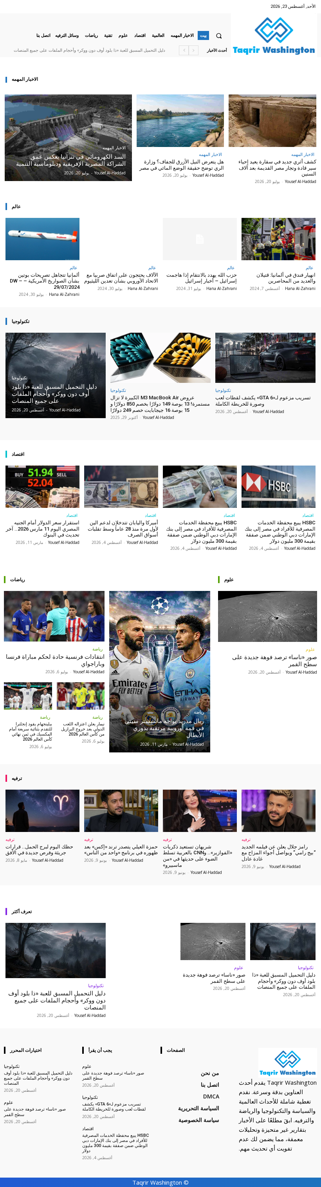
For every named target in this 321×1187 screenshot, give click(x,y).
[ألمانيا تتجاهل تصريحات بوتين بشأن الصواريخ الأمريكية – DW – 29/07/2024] (42, 239)
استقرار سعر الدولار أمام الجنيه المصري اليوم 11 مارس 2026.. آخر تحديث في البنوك (42, 529)
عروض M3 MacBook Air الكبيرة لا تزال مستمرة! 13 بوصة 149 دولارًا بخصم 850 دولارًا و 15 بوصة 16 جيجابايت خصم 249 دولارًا (160, 404)
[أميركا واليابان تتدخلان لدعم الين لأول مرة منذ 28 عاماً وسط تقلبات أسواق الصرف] (121, 487)
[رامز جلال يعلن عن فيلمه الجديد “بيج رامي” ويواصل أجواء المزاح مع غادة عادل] (279, 811)
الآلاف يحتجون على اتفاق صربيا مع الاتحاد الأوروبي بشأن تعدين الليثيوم (121, 278)
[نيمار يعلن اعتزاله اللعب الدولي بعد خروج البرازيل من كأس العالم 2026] (81, 696)
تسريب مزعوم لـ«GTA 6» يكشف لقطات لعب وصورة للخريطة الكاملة (263, 401)
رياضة (97, 649)
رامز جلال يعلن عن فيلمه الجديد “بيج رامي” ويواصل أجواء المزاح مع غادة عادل (279, 853)
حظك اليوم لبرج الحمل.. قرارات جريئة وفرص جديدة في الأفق (39, 850)
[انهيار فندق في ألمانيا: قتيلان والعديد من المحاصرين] (279, 239)
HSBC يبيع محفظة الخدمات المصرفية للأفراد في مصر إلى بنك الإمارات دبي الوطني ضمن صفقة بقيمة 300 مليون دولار (280, 532)
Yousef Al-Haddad (300, 181)
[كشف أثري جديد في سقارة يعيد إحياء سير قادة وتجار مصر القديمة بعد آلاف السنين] (272, 120)
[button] (219, 35)
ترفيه (246, 839)
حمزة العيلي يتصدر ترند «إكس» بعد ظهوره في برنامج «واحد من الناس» (121, 850)
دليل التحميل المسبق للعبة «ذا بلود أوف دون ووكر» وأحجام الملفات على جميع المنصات (89, 50)
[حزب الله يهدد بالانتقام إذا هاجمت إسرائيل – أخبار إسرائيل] (200, 239)
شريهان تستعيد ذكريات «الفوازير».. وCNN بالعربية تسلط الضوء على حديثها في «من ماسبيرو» (197, 856)
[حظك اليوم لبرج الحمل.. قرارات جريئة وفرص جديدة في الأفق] (42, 811)
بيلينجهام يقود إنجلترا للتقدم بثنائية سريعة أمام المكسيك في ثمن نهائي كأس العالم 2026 (30, 731)
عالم (310, 267)
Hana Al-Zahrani (300, 288)
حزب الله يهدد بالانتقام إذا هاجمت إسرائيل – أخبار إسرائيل (201, 278)
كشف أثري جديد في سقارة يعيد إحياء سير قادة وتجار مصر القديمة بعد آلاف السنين (277, 168)
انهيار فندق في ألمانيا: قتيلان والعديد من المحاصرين (286, 278)
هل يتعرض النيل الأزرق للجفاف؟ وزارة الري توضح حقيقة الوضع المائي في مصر (181, 165)
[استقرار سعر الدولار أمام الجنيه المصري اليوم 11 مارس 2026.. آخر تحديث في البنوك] (42, 487)
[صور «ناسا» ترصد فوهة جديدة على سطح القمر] (267, 616)
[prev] (193, 50)
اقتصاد (308, 515)
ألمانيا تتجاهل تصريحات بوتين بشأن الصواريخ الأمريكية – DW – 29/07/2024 (44, 281)
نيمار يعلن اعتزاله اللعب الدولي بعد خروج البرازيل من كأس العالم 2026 (83, 729)
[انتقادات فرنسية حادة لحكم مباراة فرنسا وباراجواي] (54, 616)
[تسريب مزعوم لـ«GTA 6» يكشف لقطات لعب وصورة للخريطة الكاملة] (265, 358)
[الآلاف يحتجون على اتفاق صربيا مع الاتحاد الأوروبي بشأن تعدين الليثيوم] (121, 239)
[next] (184, 50)
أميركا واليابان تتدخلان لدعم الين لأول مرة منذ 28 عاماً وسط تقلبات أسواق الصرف (123, 529)
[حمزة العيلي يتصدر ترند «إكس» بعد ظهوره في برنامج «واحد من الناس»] (121, 811)
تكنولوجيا (19, 378)
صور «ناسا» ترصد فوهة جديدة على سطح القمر (214, 978)
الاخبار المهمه (114, 147)
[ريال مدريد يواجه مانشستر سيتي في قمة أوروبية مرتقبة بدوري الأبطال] (159, 671)
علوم (310, 649)
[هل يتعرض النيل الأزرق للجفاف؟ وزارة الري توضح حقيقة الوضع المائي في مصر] (180, 120)
